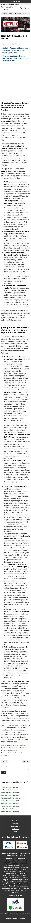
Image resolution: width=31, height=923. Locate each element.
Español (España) (16, 1)
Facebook (12, 895)
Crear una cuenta (14, 4)
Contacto (22, 855)
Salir (15, 831)
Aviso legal (4, 853)
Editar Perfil (15, 821)
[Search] (25, 8)
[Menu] (28, 8)
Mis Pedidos (15, 823)
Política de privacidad (15, 853)
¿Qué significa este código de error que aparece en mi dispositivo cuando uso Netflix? (15, 50)
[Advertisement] (15, 81)
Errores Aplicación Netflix (16, 748)
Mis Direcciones (15, 826)
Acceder (5, 4)
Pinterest (19, 895)
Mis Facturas (15, 829)
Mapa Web (15, 855)
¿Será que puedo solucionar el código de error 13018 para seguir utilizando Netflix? (15, 58)
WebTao (22, 918)
